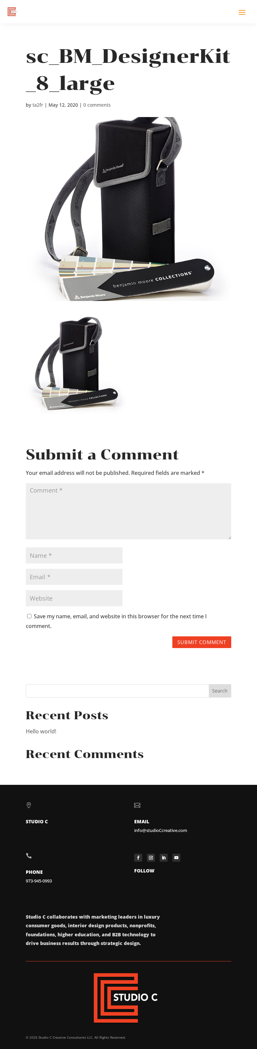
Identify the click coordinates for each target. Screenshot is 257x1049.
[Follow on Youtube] (176, 858)
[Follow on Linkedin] (164, 858)
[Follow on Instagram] (151, 858)
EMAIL (141, 821)
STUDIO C (37, 821)
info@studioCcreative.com (160, 830)
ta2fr (37, 105)
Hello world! (41, 731)
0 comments (97, 105)
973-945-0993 (39, 881)
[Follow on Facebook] (138, 858)
